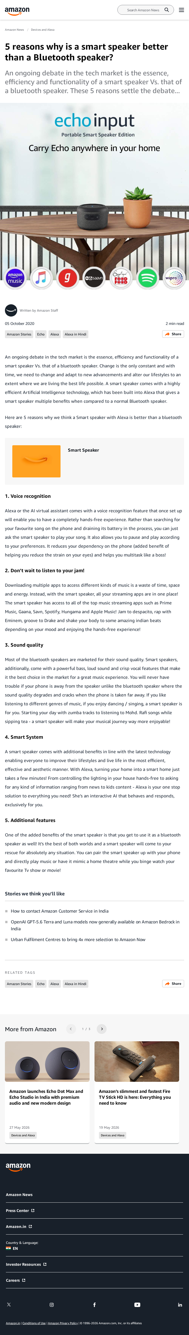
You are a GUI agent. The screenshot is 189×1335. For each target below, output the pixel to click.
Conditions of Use (34, 1323)
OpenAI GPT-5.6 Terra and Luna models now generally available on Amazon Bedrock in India (95, 925)
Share (176, 334)
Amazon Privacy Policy (63, 1323)
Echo (41, 334)
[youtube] (137, 1305)
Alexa (54, 334)
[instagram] (52, 1305)
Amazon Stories (19, 334)
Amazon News (15, 29)
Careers (13, 1280)
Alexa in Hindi (75, 334)
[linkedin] (180, 1305)
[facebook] (94, 1305)
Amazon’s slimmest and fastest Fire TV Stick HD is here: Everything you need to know (135, 1097)
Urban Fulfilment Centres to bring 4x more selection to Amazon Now (78, 939)
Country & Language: (22, 1242)
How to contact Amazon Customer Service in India (59, 911)
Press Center (17, 1210)
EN (15, 1248)
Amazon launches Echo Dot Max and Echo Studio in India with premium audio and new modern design (46, 1097)
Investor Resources (23, 1264)
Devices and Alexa (42, 29)
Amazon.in (16, 1226)
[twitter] (9, 1305)
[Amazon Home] (17, 12)
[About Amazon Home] (18, 1168)
